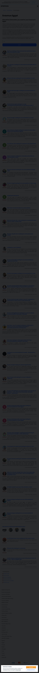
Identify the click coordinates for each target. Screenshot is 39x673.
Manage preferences (31, 669)
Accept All (31, 667)
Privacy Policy (18, 670)
